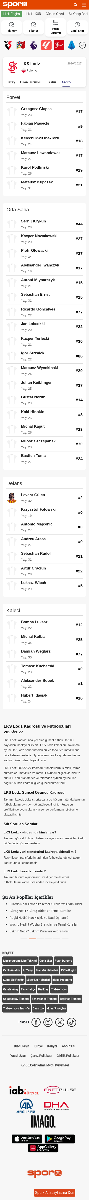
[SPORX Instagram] (48, 1022)
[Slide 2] (40, 938)
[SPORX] (44, 1174)
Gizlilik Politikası (68, 1055)
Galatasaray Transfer (16, 998)
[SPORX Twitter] (60, 1022)
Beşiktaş (43, 989)
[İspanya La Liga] (46, 45)
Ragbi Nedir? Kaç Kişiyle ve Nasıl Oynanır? (39, 917)
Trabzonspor (59, 989)
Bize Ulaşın (21, 1046)
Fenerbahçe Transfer (44, 998)
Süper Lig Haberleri (38, 979)
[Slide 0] (24, 938)
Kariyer (52, 1046)
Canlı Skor (45, 960)
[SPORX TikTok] (72, 1022)
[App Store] (27, 1138)
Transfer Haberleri (47, 970)
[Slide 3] (48, 938)
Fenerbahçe (28, 989)
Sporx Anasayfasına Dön (54, 1192)
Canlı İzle (38, 1008)
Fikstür (51, 82)
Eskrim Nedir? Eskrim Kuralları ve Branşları (39, 931)
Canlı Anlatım (11, 970)
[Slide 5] (65, 938)
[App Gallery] (43, 1148)
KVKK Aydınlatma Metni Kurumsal (45, 1065)
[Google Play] (59, 1138)
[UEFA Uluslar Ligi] (21, 45)
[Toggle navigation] (84, 5)
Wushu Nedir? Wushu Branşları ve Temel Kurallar (44, 924)
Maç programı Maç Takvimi (20, 960)
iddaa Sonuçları (56, 1008)
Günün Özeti (55, 14)
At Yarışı (28, 970)
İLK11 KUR (33, 14)
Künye (38, 1046)
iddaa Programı (62, 979)
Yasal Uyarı (18, 1055)
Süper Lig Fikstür (13, 979)
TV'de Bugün (68, 970)
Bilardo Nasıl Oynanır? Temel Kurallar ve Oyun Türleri (46, 904)
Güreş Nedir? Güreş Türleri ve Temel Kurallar (40, 911)
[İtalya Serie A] (72, 45)
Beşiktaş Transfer (70, 998)
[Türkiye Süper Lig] (8, 45)
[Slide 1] (32, 938)
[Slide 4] (56, 938)
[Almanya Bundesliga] (59, 45)
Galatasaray (10, 989)
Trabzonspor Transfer (16, 1008)
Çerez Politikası (41, 1055)
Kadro (66, 82)
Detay (10, 82)
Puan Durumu (30, 82)
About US (68, 1046)
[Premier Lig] (33, 45)
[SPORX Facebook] (36, 1022)
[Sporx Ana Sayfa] (16, 5)
